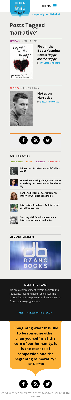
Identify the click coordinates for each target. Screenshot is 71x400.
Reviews (14, 41)
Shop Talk (16, 88)
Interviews (17, 161)
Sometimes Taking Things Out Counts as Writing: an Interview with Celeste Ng (40, 183)
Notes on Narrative (44, 95)
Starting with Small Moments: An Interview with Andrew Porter (38, 219)
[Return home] (20, 9)
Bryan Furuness (49, 101)
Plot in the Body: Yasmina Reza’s (48, 52)
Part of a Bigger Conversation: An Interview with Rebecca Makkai (38, 194)
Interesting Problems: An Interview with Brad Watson (39, 206)
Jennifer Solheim (50, 63)
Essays (30, 161)
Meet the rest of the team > (35, 312)
